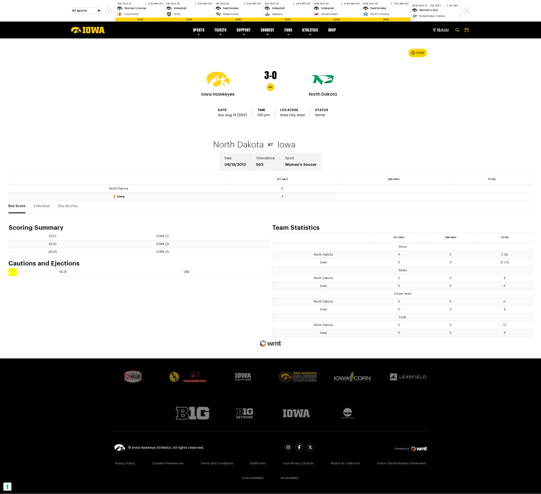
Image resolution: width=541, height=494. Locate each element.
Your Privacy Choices (298, 463)
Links (140, 19)
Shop (332, 30)
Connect (268, 30)
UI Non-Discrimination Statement (401, 463)
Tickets (220, 30)
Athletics (310, 30)
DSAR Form (258, 463)
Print (420, 52)
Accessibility (290, 478)
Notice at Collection (345, 463)
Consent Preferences (167, 463)
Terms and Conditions (216, 463)
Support (244, 30)
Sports (199, 30)
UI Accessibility (253, 478)
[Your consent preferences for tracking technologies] (7, 487)
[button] (108, 11)
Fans (288, 30)
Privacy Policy (125, 463)
